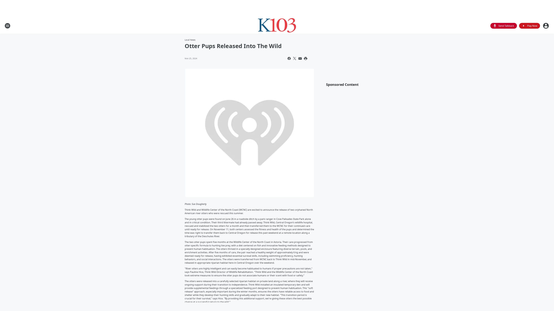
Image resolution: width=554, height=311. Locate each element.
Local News (190, 39)
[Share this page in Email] (300, 58)
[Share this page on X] (295, 58)
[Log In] (546, 26)
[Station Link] (277, 25)
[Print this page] (306, 58)
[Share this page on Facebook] (289, 58)
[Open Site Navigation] (7, 26)
